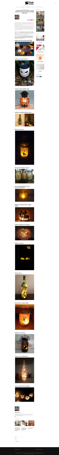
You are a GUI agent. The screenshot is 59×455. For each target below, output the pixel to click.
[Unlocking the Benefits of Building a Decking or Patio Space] (40, 20)
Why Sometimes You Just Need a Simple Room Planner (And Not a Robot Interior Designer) (17, 429)
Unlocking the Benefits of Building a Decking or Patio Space (40, 23)
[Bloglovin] (41, 76)
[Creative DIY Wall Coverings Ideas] (40, 66)
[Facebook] (36, 76)
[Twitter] (38, 76)
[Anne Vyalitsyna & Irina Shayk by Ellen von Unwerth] (40, 47)
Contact (16, 449)
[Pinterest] (39, 76)
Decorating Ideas (23, 9)
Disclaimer (18, 449)
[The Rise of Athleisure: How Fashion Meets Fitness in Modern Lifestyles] (40, 27)
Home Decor (26, 9)
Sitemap (41, 449)
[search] (55, 3)
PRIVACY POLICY (37, 449)
